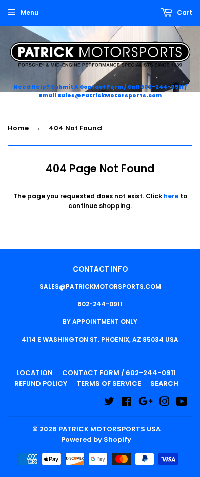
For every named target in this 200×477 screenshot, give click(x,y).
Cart (183, 12)
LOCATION (34, 373)
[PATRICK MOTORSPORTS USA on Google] (145, 403)
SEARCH (164, 383)
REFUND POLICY (40, 383)
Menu (29, 12)
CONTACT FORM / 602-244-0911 (119, 373)
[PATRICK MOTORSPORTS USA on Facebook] (126, 403)
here (171, 196)
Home (18, 128)
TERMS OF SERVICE (108, 383)
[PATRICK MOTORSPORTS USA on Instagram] (164, 403)
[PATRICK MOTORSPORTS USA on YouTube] (181, 403)
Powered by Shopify (96, 439)
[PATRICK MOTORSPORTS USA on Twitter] (109, 403)
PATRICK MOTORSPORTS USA (109, 429)
